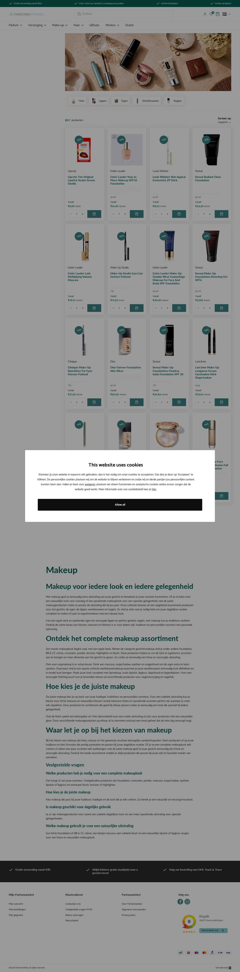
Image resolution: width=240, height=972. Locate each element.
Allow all (120, 504)
